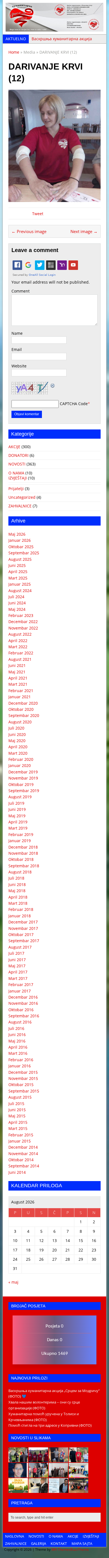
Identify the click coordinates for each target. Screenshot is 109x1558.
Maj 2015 (16, 1115)
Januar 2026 (19, 540)
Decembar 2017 (23, 922)
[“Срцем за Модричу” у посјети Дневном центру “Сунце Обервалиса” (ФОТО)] (78, 1474)
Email (16, 349)
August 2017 (20, 947)
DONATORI (18, 455)
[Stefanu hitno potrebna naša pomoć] (58, 1490)
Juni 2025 (17, 565)
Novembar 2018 (23, 853)
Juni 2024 (17, 602)
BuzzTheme (79, 1549)
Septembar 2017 (23, 940)
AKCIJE (14, 446)
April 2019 (17, 822)
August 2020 (20, 722)
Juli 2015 (16, 1103)
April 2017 (17, 972)
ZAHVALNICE (20, 506)
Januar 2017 (19, 991)
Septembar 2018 (23, 865)
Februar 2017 (20, 984)
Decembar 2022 (23, 621)
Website (19, 366)
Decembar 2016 (23, 997)
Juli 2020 (16, 728)
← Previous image (28, 231)
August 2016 (20, 1022)
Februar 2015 (20, 1134)
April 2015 (17, 1122)
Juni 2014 (17, 1172)
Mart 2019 (17, 828)
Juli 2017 (16, 953)
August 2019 (20, 796)
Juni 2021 (17, 665)
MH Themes (60, 1549)
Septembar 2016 (23, 1015)
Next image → (84, 231)
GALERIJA (38, 1543)
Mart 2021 (17, 684)
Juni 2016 (17, 1034)
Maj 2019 (16, 815)
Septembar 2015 (23, 1091)
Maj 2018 (16, 890)
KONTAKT (59, 1543)
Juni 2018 (17, 884)
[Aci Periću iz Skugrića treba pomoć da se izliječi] (18, 1474)
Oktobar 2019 (21, 784)
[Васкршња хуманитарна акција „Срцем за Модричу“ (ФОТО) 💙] (18, 1459)
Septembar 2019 (23, 790)
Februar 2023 (20, 615)
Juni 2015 (17, 1109)
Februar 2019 (20, 834)
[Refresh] (53, 385)
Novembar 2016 (23, 1003)
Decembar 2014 (23, 1147)
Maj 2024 (16, 609)
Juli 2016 (16, 1028)
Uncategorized (21, 497)
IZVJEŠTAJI (17, 478)
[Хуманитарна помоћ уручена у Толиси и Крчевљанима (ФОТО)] (58, 1459)
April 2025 (17, 571)
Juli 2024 (16, 596)
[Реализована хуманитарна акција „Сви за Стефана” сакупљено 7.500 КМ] (38, 1490)
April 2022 (17, 640)
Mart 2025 (17, 578)
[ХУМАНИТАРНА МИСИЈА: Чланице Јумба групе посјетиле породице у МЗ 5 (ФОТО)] (38, 1474)
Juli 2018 (16, 878)
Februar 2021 (20, 690)
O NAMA (16, 473)
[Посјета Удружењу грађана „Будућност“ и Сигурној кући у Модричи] (58, 1474)
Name (17, 333)
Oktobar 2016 (21, 1009)
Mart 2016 (17, 1053)
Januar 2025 (19, 584)
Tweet (37, 213)
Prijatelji (16, 488)
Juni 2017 (17, 959)
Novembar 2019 (23, 778)
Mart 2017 (17, 978)
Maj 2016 (16, 1041)
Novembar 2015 (23, 1078)
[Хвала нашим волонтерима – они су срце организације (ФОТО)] (38, 1459)
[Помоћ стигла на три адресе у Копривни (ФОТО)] (78, 1459)
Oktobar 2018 (21, 859)
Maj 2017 (16, 965)
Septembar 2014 (23, 1165)
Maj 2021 (16, 671)
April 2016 (17, 1047)
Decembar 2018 (23, 847)
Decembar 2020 (23, 703)
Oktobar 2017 (21, 934)
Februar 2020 (20, 759)
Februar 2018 (20, 909)
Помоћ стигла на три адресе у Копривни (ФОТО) (50, 1425)
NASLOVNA (14, 1536)
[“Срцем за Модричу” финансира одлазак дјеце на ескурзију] (18, 1490)
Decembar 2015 (23, 1072)
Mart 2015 (17, 1128)
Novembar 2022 (23, 628)
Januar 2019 (19, 840)
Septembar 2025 (23, 552)
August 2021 (20, 659)
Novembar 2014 (23, 1153)
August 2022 (20, 634)
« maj (13, 1282)
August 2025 (20, 559)
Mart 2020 (17, 753)
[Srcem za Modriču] (55, 28)
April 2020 (17, 746)
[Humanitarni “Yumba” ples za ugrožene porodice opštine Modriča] (78, 1490)
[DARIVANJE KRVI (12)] (54, 198)
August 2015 (20, 1097)
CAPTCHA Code (74, 403)
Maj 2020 (16, 740)
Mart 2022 (17, 646)
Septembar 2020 (23, 715)
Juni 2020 (17, 734)
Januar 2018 (19, 915)
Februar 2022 (20, 653)
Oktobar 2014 (21, 1159)
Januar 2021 (19, 696)
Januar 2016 (19, 1065)
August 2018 (20, 872)
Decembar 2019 (23, 772)
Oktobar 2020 (21, 709)
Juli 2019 (16, 803)
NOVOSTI (16, 464)
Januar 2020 (19, 765)
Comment (20, 291)
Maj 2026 (16, 534)
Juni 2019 (17, 809)
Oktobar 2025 (21, 546)
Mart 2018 (17, 903)
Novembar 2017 (23, 928)
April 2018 (17, 897)
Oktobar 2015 (21, 1084)
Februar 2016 (20, 1059)
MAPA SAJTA (82, 1543)
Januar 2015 (19, 1141)
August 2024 (20, 590)
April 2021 (17, 678)
